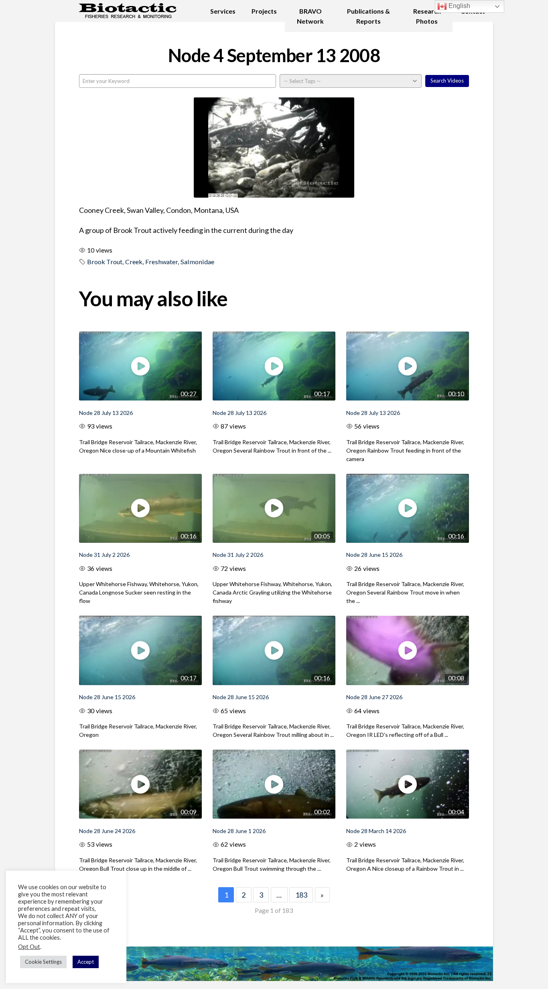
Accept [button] (85, 962)
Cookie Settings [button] (43, 962)
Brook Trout (104, 261)
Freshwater (161, 261)
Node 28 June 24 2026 (107, 830)
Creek (133, 261)
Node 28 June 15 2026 (374, 554)
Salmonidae (197, 261)
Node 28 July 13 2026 (106, 412)
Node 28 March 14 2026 (376, 830)
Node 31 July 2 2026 (104, 554)
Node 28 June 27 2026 (374, 697)
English (458, 5)
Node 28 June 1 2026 (239, 830)
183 (301, 894)
